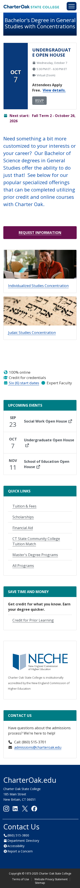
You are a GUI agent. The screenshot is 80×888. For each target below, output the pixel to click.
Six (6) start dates (23, 382)
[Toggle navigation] (71, 6)
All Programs (23, 565)
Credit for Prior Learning (33, 620)
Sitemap (40, 883)
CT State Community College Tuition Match (36, 541)
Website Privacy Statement (51, 879)
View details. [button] (54, 90)
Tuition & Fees (24, 506)
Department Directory (23, 840)
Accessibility (15, 846)
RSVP (39, 100)
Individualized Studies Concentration (38, 285)
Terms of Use (20, 879)
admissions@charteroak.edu (37, 747)
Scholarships (23, 517)
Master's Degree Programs (35, 554)
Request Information (40, 232)
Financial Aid (22, 527)
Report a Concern (20, 851)
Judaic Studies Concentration (32, 332)
